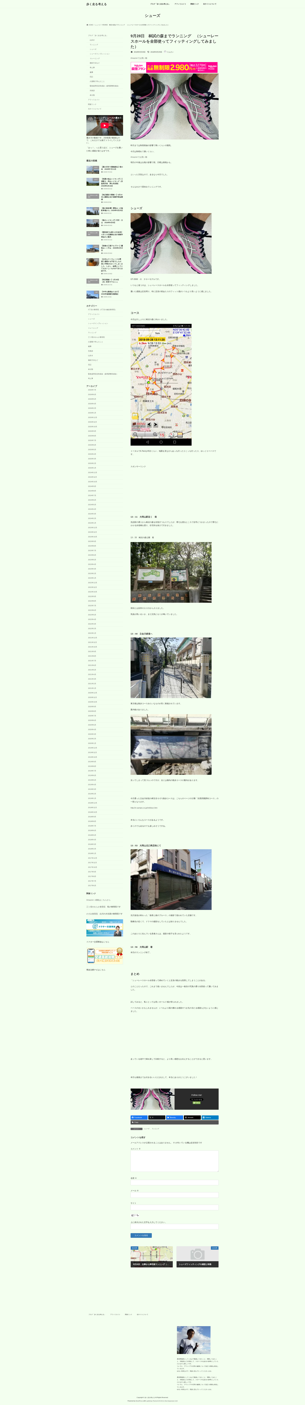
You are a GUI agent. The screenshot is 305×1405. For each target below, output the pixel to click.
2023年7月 (92, 550)
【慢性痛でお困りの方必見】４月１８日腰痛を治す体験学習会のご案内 (112, 234)
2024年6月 (92, 500)
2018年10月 (92, 812)
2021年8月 (92, 656)
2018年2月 (92, 849)
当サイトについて (94, 109)
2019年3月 (92, 789)
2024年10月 (92, 482)
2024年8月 (92, 491)
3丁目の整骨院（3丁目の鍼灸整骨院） (102, 310)
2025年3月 (92, 459)
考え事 (92, 68)
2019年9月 (92, 762)
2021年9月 (92, 651)
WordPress (139, 1401)
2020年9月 (92, 706)
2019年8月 (92, 766)
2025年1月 (92, 468)
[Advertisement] (175, 491)
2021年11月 (92, 642)
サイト (133, 1203)
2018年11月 (92, 807)
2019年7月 (92, 771)
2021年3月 (92, 679)
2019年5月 (92, 780)
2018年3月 (92, 844)
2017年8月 (92, 876)
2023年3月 (92, 569)
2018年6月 (92, 830)
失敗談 (92, 90)
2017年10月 (92, 867)
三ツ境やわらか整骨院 (96, 337)
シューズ (146, 1129)
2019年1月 (92, 798)
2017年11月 (92, 863)
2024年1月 (92, 523)
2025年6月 (92, 445)
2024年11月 (92, 477)
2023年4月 (92, 564)
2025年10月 (92, 427)
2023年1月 (92, 578)
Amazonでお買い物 (139, 58)
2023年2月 (92, 573)
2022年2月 (92, 628)
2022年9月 (92, 596)
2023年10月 (92, 537)
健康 (91, 72)
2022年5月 (92, 615)
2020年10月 (92, 702)
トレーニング (95, 58)
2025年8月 (92, 436)
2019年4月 (92, 785)
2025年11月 (92, 422)
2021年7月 (92, 661)
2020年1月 (92, 743)
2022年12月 (92, 583)
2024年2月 (92, 518)
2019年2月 (92, 794)
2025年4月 (92, 454)
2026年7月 (92, 390)
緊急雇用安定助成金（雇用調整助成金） (105, 86)
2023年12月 (92, 528)
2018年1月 (92, 853)
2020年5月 (92, 725)
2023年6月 (92, 555)
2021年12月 (92, 638)
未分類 (92, 95)
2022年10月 (92, 592)
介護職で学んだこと (97, 81)
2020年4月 (92, 729)
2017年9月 (92, 872)
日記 (91, 77)
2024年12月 (92, 472)
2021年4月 (92, 674)
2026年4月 (92, 404)
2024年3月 (92, 514)
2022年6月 (92, 610)
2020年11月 (92, 697)
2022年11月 (92, 587)
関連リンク (92, 104)
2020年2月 (92, 739)
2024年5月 (92, 505)
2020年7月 (92, 716)
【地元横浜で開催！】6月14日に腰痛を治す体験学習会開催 (112, 197)
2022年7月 (92, 606)
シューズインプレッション (100, 54)
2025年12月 (92, 417)
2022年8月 (92, 601)
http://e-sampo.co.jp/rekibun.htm (144, 808)
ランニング (155, 1129)
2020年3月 (92, 734)
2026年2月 (92, 408)
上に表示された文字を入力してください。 (149, 1222)
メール (135, 1191)
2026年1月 (92, 413)
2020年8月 (92, 711)
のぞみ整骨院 (92, 914)
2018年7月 (92, 826)
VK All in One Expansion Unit (168, 1401)
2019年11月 (92, 752)
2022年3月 (92, 624)
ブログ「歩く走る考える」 (98, 35)
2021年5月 (92, 670)
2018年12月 (92, 803)
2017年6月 (92, 885)
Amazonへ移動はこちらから (98, 900)
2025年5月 (92, 449)
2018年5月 (92, 835)
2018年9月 (92, 817)
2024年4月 (92, 509)
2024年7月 (92, 495)
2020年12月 (92, 693)
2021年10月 (92, 647)
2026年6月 (92, 394)
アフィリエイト (94, 100)
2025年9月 (92, 431)
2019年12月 (92, 748)
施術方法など (95, 63)
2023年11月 (92, 532)
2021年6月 (92, 665)
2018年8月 (92, 821)
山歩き (92, 40)
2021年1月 (92, 688)
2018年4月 (92, 840)
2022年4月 (92, 619)
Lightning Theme (151, 1401)
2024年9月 (92, 486)
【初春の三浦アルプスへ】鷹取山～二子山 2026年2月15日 (112, 248)
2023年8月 (92, 546)
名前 (134, 1178)
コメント (136, 1149)
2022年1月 (92, 633)
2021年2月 (92, 684)
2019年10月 (92, 757)
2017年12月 (92, 858)
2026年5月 (92, 399)
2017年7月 (92, 881)
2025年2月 (92, 463)
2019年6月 (92, 775)
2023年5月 (92, 560)
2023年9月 (92, 541)
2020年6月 (92, 720)
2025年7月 (92, 440)
